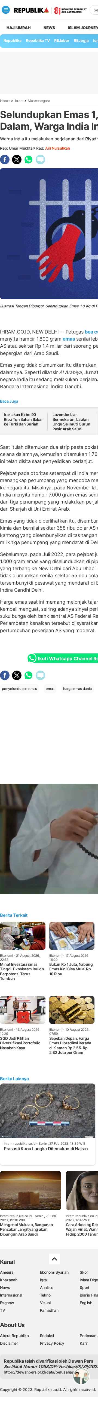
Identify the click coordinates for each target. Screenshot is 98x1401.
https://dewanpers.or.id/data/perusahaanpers (44, 1372)
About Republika (14, 1335)
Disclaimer (9, 1343)
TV (2, 1310)
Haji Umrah (19, 27)
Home (5, 100)
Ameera (7, 1272)
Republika (13, 40)
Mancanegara (39, 100)
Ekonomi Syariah (54, 1272)
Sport (84, 1287)
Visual (45, 1302)
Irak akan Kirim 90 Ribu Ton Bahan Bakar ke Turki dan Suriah (23, 419)
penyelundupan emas (19, 688)
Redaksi (47, 1335)
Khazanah (8, 1279)
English (86, 1302)
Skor (84, 1272)
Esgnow (7, 1302)
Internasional (11, 1295)
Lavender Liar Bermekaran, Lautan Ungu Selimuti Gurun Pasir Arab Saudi (71, 421)
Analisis (46, 1287)
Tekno (45, 1295)
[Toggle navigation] (5, 9)
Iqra (43, 1279)
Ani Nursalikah (57, 148)
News (49, 27)
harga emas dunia (77, 688)
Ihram (18, 100)
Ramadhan (49, 1310)
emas (69, 339)
